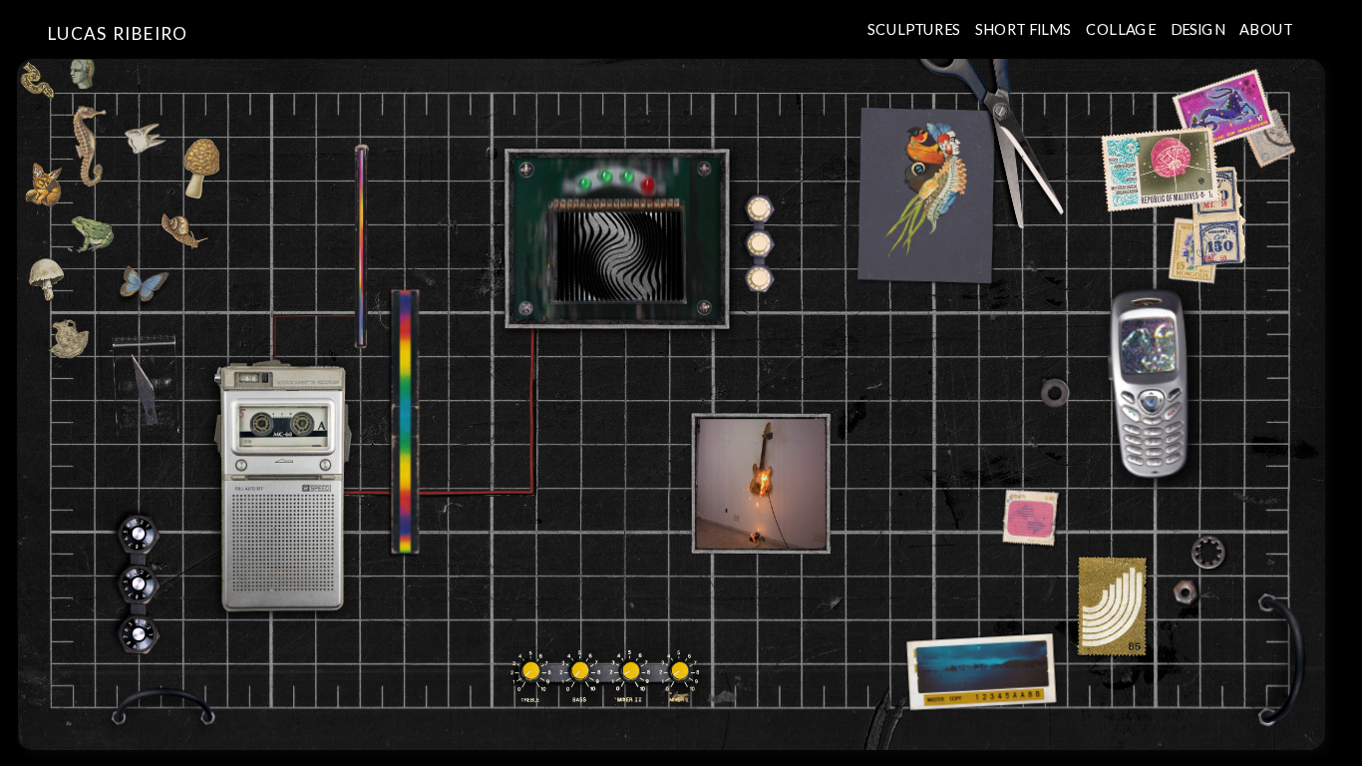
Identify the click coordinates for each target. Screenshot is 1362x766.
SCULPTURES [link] (913, 28)
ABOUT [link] (1265, 28)
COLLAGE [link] (1121, 28)
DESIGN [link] (1197, 28)
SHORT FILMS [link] (1023, 28)
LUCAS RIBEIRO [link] (118, 33)
